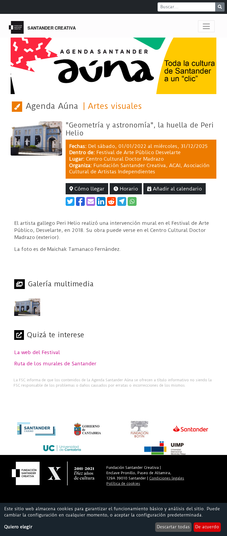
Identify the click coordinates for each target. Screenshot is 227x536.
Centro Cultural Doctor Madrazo (125, 159)
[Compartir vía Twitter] (70, 201)
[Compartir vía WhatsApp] (132, 201)
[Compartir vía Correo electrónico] (90, 201)
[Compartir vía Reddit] (111, 201)
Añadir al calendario (176, 189)
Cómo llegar (88, 189)
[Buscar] (220, 7)
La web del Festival (37, 352)
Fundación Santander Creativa (129, 165)
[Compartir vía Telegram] (121, 201)
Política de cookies (123, 483)
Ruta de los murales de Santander (55, 364)
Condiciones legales (166, 478)
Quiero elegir (18, 526)
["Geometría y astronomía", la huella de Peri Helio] (36, 138)
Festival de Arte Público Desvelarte (138, 152)
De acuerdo (207, 526)
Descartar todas (173, 526)
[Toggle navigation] (206, 26)
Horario (128, 189)
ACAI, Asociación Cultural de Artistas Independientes (139, 168)
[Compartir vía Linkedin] (101, 201)
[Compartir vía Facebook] (80, 201)
